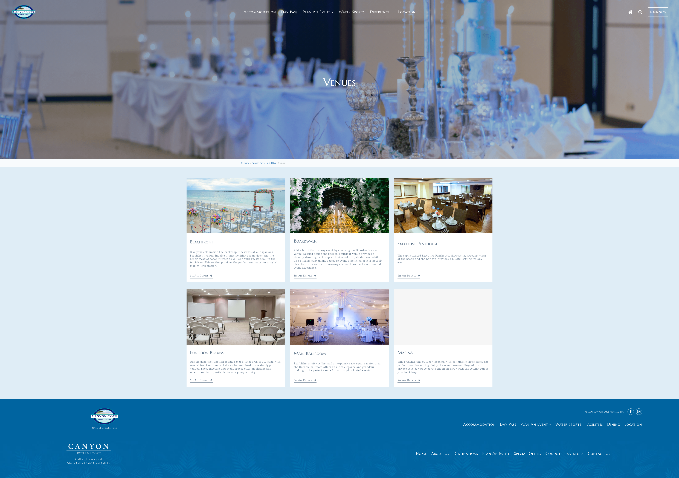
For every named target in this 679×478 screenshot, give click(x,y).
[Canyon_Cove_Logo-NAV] (24, 5)
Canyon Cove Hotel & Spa (264, 163)
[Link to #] (640, 12)
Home (246, 163)
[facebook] (631, 411)
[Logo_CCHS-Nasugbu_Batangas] (104, 406)
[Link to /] (630, 12)
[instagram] (639, 411)
